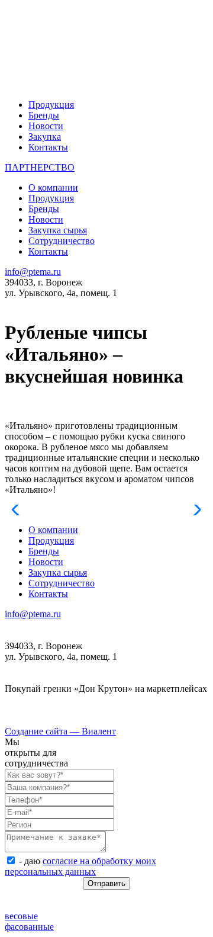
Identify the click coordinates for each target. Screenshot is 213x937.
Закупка (44, 136)
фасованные (29, 927)
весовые (21, 916)
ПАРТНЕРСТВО (40, 167)
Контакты (48, 147)
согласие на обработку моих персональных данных (80, 866)
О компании (53, 187)
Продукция (51, 105)
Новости (45, 126)
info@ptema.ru (33, 272)
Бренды (43, 115)
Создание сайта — (60, 731)
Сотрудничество (61, 241)
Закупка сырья (57, 230)
